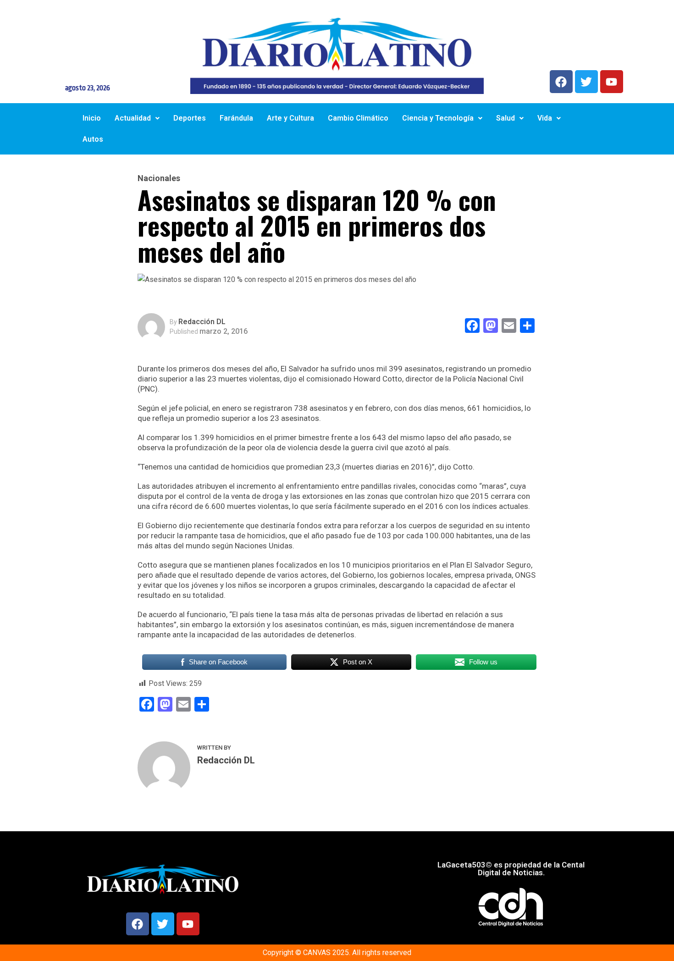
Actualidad (133, 118)
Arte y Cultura (290, 118)
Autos (93, 139)
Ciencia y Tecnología (438, 118)
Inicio (92, 118)
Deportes (189, 118)
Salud (505, 118)
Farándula (236, 118)
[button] (137, 118)
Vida (544, 118)
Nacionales (159, 178)
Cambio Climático (358, 118)
